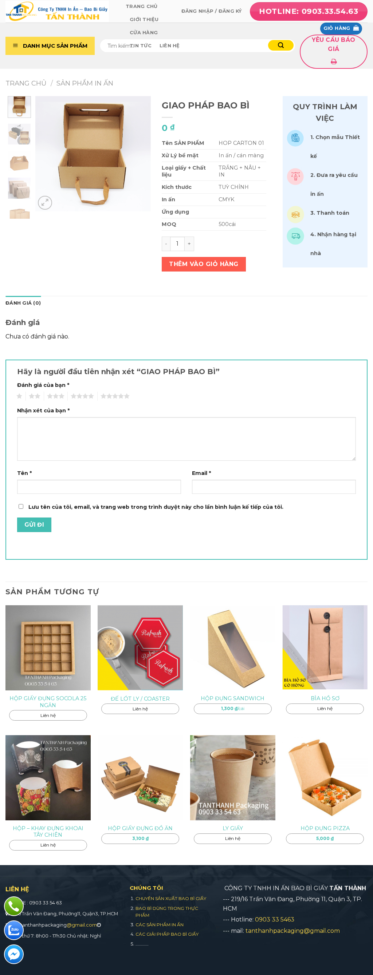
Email (201, 473)
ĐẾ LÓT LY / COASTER (140, 698)
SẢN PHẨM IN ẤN (84, 83)
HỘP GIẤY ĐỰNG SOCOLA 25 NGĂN (47, 702)
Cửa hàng (144, 32)
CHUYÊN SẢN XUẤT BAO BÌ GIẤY (171, 898)
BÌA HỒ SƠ (325, 698)
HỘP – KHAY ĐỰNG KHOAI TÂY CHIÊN (48, 832)
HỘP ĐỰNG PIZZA (325, 828)
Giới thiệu (144, 19)
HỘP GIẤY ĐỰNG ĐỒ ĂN (140, 828)
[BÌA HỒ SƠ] (325, 647)
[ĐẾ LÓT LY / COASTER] (140, 647)
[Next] (137, 150)
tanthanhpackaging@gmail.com (293, 930)
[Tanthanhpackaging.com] (60, 11)
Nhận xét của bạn (43, 410)
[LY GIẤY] (232, 777)
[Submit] (281, 45)
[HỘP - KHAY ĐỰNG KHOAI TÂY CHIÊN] (48, 777)
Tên (24, 473)
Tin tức (141, 45)
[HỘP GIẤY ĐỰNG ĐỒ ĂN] (140, 777)
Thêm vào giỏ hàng (203, 264)
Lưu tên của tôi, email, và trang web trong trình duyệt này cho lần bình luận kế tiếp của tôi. (155, 507)
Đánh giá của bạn (43, 385)
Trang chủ (141, 6)
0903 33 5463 (274, 919)
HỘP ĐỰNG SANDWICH (232, 698)
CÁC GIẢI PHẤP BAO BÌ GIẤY (167, 934)
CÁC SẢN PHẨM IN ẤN (160, 924)
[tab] (23, 303)
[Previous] (49, 150)
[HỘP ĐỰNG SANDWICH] (232, 647)
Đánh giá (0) (23, 303)
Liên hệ (170, 45)
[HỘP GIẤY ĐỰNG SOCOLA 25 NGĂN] (48, 647)
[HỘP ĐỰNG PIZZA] (325, 777)
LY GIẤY (233, 828)
